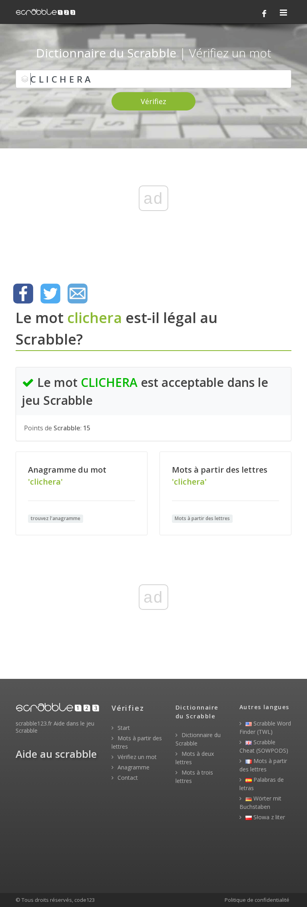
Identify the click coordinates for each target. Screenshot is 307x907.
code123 (84, 899)
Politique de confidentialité (257, 899)
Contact (127, 777)
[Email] (78, 294)
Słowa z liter (268, 817)
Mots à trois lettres (194, 777)
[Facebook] (264, 13)
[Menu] (283, 13)
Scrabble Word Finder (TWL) (265, 727)
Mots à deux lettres (194, 758)
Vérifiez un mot (136, 757)
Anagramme (133, 767)
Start (123, 728)
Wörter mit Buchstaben (260, 802)
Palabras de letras (261, 784)
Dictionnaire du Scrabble (198, 739)
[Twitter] (50, 294)
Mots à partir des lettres (137, 742)
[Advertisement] (153, 211)
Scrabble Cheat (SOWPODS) (263, 746)
